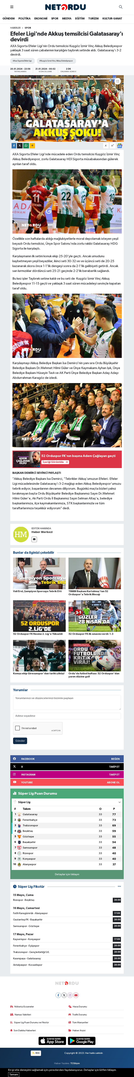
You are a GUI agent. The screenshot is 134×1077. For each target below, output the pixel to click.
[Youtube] (76, 995)
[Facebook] (58, 995)
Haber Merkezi (42, 532)
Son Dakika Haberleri (25, 1030)
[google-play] (81, 1040)
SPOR (54, 18)
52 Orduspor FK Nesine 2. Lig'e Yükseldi (38, 634)
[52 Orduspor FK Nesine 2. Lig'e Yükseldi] (39, 616)
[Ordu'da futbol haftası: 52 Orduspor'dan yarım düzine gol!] (94, 655)
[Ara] (120, 7)
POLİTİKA (24, 18)
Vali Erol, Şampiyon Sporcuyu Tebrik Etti (37, 591)
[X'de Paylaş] (20, 145)
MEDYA (66, 18)
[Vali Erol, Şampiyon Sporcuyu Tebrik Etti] (39, 573)
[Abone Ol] (119, 145)
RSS (37, 1053)
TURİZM (93, 18)
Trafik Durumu (79, 1014)
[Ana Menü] (11, 7)
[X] (64, 995)
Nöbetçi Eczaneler (24, 1006)
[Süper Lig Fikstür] (119, 886)
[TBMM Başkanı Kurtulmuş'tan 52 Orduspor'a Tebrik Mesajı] (94, 573)
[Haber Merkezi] (21, 534)
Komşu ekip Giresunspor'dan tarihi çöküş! (38, 673)
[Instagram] (70, 995)
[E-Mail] (34, 539)
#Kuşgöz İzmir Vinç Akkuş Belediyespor (56, 61)
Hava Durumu (80, 1006)
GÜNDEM (8, 18)
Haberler (15, 28)
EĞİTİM (79, 18)
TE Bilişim (75, 1063)
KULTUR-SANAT (112, 18)
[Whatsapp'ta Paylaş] (26, 145)
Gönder (20, 741)
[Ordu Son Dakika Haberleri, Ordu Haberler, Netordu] (65, 7)
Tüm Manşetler (80, 1022)
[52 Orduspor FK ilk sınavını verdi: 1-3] (94, 616)
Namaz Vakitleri (23, 1014)
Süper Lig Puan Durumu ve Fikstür (31, 1022)
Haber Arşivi (79, 1030)
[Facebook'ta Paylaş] (14, 145)
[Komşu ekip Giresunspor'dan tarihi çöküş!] (39, 655)
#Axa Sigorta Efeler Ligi (22, 61)
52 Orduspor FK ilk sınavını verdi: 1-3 (90, 634)
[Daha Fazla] (32, 145)
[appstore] (52, 1040)
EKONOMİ (40, 18)
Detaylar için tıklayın (67, 874)
